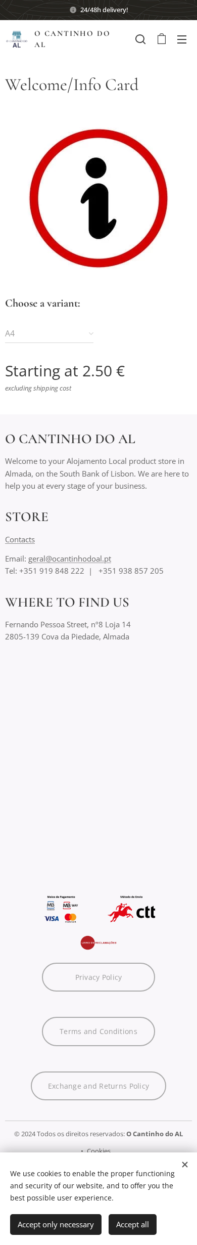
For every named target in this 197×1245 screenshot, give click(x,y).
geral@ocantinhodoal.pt (69, 558)
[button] (140, 39)
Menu (182, 39)
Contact (18, 539)
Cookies (99, 1150)
